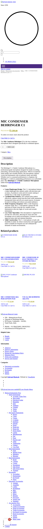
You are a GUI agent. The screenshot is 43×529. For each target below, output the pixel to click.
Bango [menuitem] (15, 414)
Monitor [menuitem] (15, 496)
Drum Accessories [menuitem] (18, 508)
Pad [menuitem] (14, 436)
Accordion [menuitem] (16, 474)
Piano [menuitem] (14, 479)
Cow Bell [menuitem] (16, 447)
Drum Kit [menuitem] (16, 427)
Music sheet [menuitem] (16, 519)
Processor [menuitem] (16, 497)
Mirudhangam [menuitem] (17, 434)
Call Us (12, 138)
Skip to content (5, 69)
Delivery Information (11, 349)
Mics (22, 71)
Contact (7, 338)
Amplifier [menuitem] (16, 485)
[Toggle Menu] (3, 66)
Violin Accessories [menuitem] (18, 510)
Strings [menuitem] (15, 517)
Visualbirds (31, 377)
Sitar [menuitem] (14, 404)
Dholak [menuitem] (15, 423)
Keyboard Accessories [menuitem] (20, 512)
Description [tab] (7, 158)
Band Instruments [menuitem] (14, 458)
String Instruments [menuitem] (14, 395)
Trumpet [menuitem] (15, 470)
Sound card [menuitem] (16, 499)
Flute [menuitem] (14, 450)
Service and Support (11, 358)
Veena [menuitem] (15, 409)
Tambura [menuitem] (15, 405)
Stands (7, 372)
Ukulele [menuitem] (15, 407)
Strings (7, 373)
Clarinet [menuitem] (15, 461)
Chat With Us (5, 138)
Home (3, 71)
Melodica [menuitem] (16, 454)
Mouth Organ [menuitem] (17, 452)
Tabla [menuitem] (14, 441)
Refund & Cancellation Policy (14, 353)
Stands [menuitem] (15, 515)
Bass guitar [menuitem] (16, 398)
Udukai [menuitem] (15, 445)
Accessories (8, 368)
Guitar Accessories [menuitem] (19, 506)
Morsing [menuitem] (15, 456)
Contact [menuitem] (7, 526)
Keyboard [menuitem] (16, 478)
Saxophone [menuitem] (16, 465)
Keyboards (8, 370)
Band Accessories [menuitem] (18, 514)
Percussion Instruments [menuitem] (16, 413)
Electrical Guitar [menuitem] (18, 400)
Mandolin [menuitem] (16, 402)
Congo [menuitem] (15, 418)
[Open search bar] (2, 50)
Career (7, 340)
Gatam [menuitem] (15, 432)
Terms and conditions (11, 357)
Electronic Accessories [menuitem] (16, 481)
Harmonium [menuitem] (16, 476)
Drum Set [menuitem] (16, 429)
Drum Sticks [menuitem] (17, 431)
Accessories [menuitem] (14, 503)
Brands (7, 336)
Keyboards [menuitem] (12, 472)
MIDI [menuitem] (14, 492)
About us (8, 348)
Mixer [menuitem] (15, 494)
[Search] (1, 54)
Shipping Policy (10, 355)
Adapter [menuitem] (15, 483)
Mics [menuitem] (14, 490)
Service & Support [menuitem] (10, 524)
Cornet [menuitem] (15, 463)
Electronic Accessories (13, 71)
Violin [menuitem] (15, 411)
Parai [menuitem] (14, 438)
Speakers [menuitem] (15, 501)
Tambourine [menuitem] (16, 443)
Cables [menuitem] (15, 487)
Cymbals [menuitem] (15, 420)
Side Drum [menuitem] (16, 467)
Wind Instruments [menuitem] (14, 449)
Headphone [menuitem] (16, 488)
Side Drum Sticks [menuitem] (18, 469)
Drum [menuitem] (14, 425)
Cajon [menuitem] (15, 416)
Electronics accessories (12, 366)
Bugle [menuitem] (15, 460)
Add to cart (11, 147)
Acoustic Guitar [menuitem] (19, 396)
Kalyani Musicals (14, 182)
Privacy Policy (9, 351)
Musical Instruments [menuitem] (13, 393)
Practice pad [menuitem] (16, 440)
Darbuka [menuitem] (15, 422)
